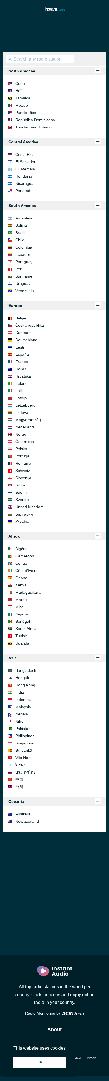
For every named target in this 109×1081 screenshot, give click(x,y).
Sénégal (22, 621)
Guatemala (25, 169)
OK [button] (39, 1062)
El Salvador (25, 161)
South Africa (26, 628)
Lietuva (21, 412)
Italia (19, 390)
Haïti (19, 91)
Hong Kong (25, 685)
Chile (19, 240)
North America (21, 71)
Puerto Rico (25, 112)
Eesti (19, 347)
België (20, 318)
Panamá (22, 190)
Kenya (21, 585)
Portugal (22, 456)
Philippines (24, 736)
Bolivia (21, 225)
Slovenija (23, 478)
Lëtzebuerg (25, 405)
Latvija (21, 398)
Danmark (23, 332)
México (21, 105)
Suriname (23, 276)
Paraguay (23, 261)
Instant (54, 9)
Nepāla (21, 714)
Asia (12, 658)
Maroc (21, 599)
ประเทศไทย (25, 772)
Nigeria (21, 614)
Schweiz (22, 470)
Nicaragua (24, 183)
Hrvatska (23, 376)
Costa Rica (25, 154)
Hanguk (22, 678)
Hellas (20, 369)
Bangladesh (25, 670)
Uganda (22, 643)
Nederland (24, 427)
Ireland (21, 383)
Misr (19, 607)
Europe (15, 305)
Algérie (21, 549)
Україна (22, 521)
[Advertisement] (54, 33)
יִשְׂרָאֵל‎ (20, 765)
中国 (19, 779)
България (24, 514)
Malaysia (23, 707)
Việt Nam (23, 757)
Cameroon (24, 556)
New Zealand (27, 821)
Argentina (23, 218)
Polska (21, 449)
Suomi (21, 492)
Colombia (23, 247)
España (22, 354)
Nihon (20, 721)
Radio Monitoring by (43, 1013)
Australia (23, 814)
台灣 (19, 786)
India (19, 692)
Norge (20, 434)
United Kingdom (29, 507)
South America (22, 205)
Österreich (24, 441)
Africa (14, 536)
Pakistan (22, 728)
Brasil (20, 232)
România (23, 463)
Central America (23, 142)
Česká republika (29, 325)
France (21, 361)
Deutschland (26, 340)
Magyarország (28, 419)
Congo (21, 563)
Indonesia (24, 699)
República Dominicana (35, 120)
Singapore (24, 743)
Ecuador (22, 254)
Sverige (22, 499)
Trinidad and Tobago (33, 127)
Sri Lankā (23, 750)
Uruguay (22, 283)
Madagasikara (28, 592)
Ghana (21, 578)
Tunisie (21, 636)
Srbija (20, 485)
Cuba (20, 83)
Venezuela (24, 290)
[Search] (10, 60)
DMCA (76, 1057)
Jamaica (22, 98)
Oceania (16, 801)
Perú (19, 269)
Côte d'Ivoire (26, 570)
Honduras (24, 176)
